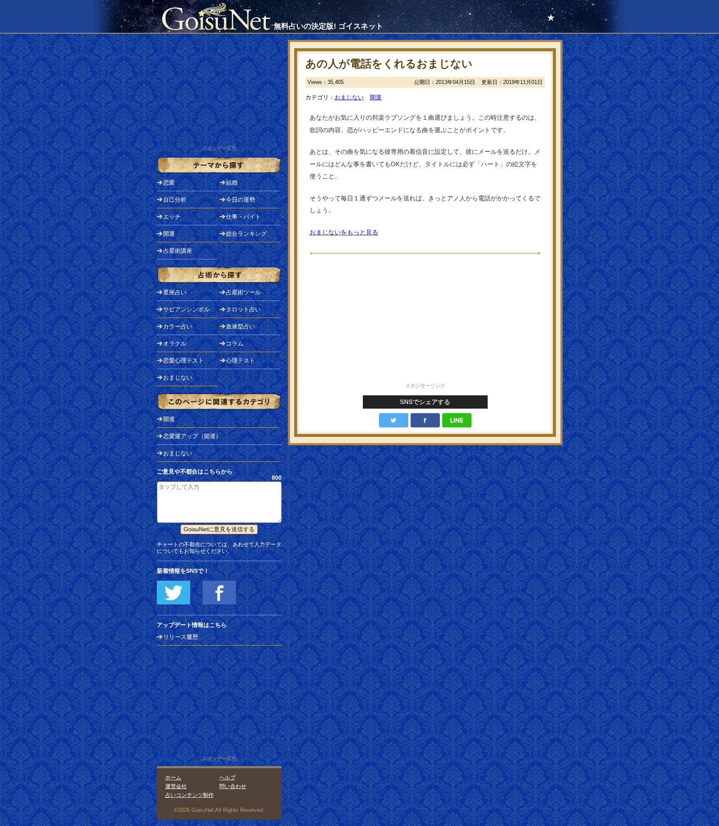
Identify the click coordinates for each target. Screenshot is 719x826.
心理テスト (240, 360)
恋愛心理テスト (183, 360)
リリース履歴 (180, 637)
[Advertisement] (425, 323)
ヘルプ (227, 777)
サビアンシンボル (186, 309)
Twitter (393, 420)
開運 (376, 97)
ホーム (173, 777)
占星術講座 (177, 250)
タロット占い (243, 309)
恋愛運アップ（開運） (192, 436)
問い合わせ (232, 786)
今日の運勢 (240, 199)
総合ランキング (246, 233)
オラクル (174, 343)
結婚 (232, 182)
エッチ (172, 216)
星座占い (174, 292)
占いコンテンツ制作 (189, 795)
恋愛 (169, 182)
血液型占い (240, 326)
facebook (425, 420)
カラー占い (177, 326)
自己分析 (174, 199)
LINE (456, 420)
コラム (234, 343)
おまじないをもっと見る (344, 232)
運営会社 (176, 786)
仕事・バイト (243, 216)
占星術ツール (243, 292)
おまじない (349, 97)
